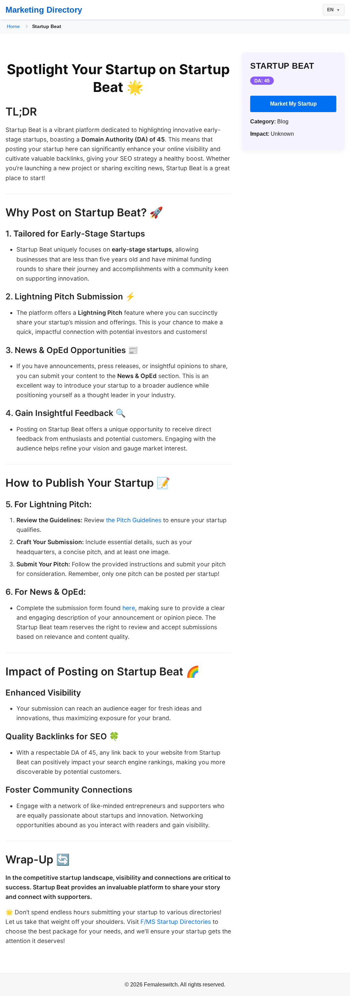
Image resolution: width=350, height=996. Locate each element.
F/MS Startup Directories (175, 921)
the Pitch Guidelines (133, 520)
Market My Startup (293, 104)
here (128, 607)
